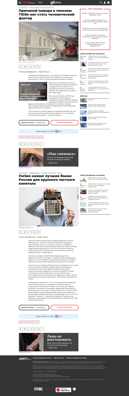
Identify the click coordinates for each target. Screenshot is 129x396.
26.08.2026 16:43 (23, 173)
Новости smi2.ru (25, 167)
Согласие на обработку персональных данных (44, 374)
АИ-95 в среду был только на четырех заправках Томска (95, 14)
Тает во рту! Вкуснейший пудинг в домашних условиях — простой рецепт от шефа (98, 191)
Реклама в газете (59, 358)
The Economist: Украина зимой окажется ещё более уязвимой (97, 105)
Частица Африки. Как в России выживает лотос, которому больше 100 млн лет (98, 89)
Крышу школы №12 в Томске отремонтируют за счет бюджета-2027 (95, 44)
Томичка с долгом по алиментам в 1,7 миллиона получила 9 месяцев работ (95, 29)
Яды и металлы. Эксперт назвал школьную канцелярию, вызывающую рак (97, 210)
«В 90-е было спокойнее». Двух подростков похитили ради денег (98, 178)
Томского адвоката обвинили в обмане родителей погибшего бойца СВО (95, 21)
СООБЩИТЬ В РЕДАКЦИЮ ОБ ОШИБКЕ (76, 358)
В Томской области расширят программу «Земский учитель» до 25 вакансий (95, 36)
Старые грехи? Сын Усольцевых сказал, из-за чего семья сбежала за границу (98, 57)
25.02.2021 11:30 (23, 7)
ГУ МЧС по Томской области (27, 62)
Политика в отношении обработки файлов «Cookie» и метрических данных (51, 376)
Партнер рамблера (49, 388)
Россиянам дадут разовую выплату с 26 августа (98, 99)
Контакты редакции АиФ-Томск (42, 358)
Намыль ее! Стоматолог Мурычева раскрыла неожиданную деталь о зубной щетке (98, 76)
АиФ (32, 227)
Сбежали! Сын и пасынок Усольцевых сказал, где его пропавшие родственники (99, 185)
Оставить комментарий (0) (64, 122)
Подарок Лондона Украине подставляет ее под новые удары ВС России (98, 112)
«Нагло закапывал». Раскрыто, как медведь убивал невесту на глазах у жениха (98, 204)
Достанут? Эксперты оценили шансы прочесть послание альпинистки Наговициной (99, 70)
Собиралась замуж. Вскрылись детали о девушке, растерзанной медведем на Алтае (98, 198)
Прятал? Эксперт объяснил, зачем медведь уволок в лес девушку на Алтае (98, 82)
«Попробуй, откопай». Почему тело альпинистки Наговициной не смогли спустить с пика (98, 64)
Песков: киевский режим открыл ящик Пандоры (97, 118)
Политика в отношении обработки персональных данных (47, 375)
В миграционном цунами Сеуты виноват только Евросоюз (97, 124)
